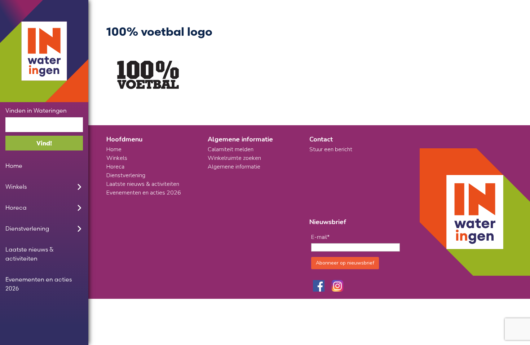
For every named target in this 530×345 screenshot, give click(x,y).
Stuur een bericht (330, 149)
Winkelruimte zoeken (234, 158)
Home (13, 165)
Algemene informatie (234, 167)
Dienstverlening (27, 228)
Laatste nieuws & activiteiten (29, 254)
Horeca (16, 207)
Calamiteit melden (230, 149)
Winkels (16, 186)
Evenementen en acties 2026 (38, 284)
